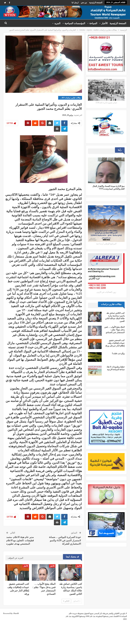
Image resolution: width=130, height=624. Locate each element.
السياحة (93, 23)
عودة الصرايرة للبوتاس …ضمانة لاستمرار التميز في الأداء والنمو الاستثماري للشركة (65, 540)
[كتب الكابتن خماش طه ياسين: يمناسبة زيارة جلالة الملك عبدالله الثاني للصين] (70, 572)
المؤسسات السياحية (75, 23)
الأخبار (104, 23)
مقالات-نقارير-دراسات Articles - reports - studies (69, 98)
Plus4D (16, 613)
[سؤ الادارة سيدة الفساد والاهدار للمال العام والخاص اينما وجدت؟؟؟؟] (106, 170)
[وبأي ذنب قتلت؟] (95, 357)
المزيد (57, 23)
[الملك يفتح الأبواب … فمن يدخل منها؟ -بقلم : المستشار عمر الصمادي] (43, 572)
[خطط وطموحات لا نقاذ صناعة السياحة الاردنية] (95, 371)
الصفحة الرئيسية (95, 2)
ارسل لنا (75, 2)
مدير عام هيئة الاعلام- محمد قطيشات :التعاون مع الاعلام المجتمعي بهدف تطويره (20, 540)
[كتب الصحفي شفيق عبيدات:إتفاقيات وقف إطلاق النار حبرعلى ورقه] (17, 572)
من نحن (84, 2)
